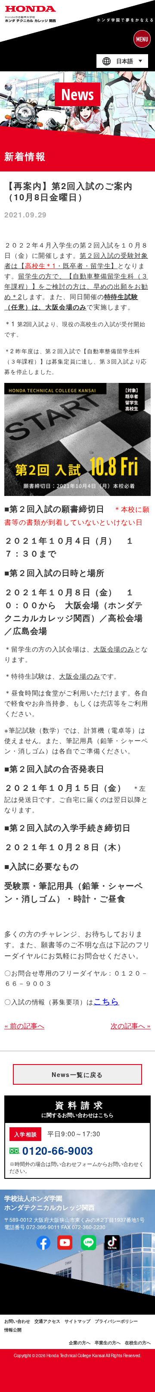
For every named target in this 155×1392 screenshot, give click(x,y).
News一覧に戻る (77, 1074)
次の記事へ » (131, 1026)
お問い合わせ (17, 1321)
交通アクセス (47, 1321)
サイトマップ (77, 1321)
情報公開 (13, 1330)
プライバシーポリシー (116, 1321)
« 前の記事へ (24, 1026)
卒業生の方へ (108, 1343)
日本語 (124, 61)
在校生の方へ (138, 1343)
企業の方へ (79, 1343)
